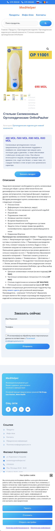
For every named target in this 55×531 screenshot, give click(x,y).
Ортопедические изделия (27, 30)
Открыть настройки (27, 522)
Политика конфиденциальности (17, 528)
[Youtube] (27, 409)
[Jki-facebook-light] (8, 409)
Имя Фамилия (11, 319)
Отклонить (27, 515)
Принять (27, 508)
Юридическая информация (40, 528)
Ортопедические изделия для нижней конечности (23, 127)
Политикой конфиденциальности (20, 340)
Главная (4, 30)
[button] (51, 475)
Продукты (14, 15)
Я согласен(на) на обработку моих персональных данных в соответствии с (26, 338)
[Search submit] (46, 23)
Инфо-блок (28, 15)
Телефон (9, 327)
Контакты (41, 15)
